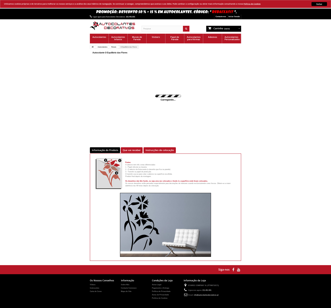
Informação (127, 280)
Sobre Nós (125, 285)
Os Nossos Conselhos (102, 280)
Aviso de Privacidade (160, 295)
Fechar (319, 4)
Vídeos (92, 285)
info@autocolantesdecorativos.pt (206, 295)
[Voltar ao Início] (92, 47)
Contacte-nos (221, 16)
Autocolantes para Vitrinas (194, 38)
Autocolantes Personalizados (232, 38)
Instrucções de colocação (159, 150)
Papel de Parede (174, 38)
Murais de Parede (137, 38)
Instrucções (94, 288)
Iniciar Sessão (234, 16)
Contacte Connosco (129, 288)
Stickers (156, 37)
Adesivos (212, 37)
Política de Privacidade (161, 291)
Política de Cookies (252, 4)
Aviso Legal (156, 285)
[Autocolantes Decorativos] (114, 25)
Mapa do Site (126, 291)
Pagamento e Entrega (160, 288)
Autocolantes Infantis (118, 38)
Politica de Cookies (159, 298)
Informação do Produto (105, 150)
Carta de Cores (96, 291)
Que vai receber (132, 150)
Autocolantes (99, 37)
